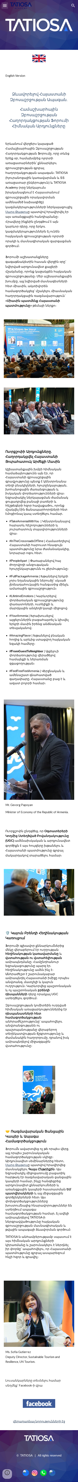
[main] (39, 76)
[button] (5, 5)
